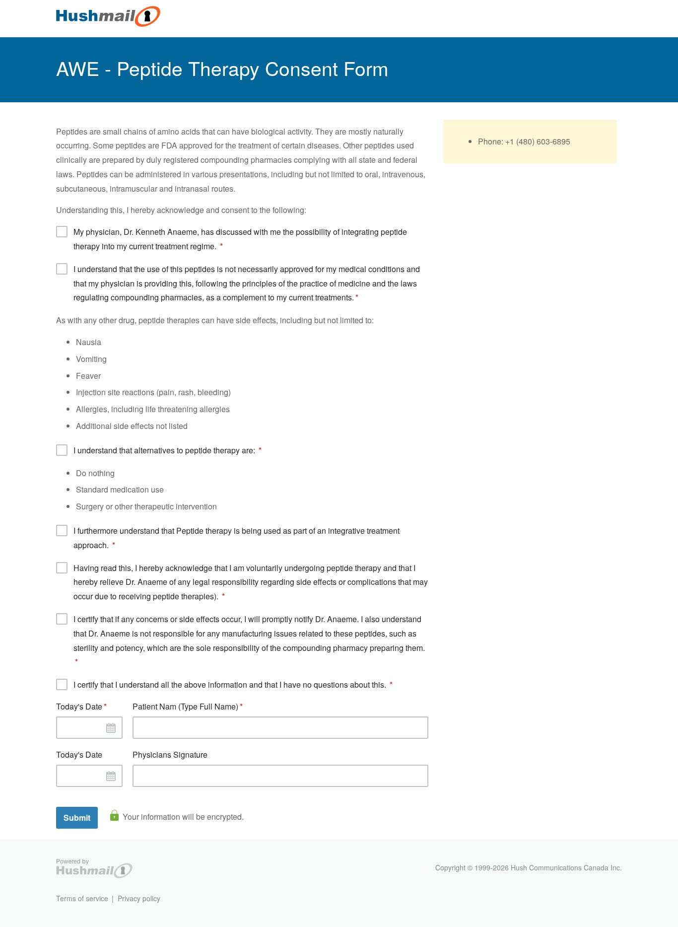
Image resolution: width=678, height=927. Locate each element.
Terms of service (82, 898)
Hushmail (94, 868)
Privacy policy (139, 898)
